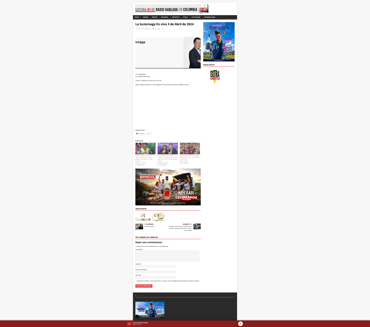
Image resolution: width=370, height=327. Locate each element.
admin (149, 29)
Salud (185, 17)
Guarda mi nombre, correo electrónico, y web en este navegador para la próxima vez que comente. (168, 281)
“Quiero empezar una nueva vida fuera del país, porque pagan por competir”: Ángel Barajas (144, 158)
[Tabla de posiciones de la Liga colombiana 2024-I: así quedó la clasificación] (190, 148)
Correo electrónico (141, 269)
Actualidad (196, 17)
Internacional (209, 17)
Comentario (139, 249)
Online (145, 17)
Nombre (138, 264)
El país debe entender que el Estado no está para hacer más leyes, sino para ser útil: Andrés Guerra (167, 158)
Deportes (175, 17)
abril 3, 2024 (141, 29)
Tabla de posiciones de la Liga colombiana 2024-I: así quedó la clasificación (190, 157)
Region (154, 17)
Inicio (137, 17)
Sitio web (138, 275)
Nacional (164, 17)
